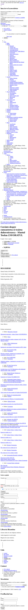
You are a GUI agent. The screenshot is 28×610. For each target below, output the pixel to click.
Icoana (5, 172)
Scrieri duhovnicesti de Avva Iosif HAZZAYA (12, 404)
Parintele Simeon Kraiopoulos (17, 83)
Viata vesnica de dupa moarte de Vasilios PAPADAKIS (14, 392)
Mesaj (2, 502)
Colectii (8, 77)
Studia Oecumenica (14, 89)
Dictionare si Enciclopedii (13, 109)
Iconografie (12, 52)
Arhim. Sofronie (13, 78)
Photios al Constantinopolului (14, 395)
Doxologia (10, 414)
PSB (11, 86)
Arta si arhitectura (11, 91)
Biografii (12, 46)
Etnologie (12, 125)
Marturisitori (12, 56)
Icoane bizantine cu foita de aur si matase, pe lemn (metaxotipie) (16, 178)
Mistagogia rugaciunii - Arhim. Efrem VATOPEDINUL (14, 334)
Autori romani (13, 113)
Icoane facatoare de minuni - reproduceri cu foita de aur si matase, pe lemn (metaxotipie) (17, 192)
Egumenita (10, 244)
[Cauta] (22, 26)
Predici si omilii (13, 70)
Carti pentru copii (11, 99)
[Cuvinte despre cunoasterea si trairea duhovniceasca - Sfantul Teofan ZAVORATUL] (14, 223)
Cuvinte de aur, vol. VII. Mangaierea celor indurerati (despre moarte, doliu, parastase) (13, 370)
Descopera (3, 23)
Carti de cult (12, 47)
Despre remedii (13, 120)
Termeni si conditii (8, 556)
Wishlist (5, 557)
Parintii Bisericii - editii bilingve (17, 51)
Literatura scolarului (14, 106)
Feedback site (7, 558)
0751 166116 (7, 28)
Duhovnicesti (13, 102)
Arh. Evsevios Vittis (11, 349)
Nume (2, 14)
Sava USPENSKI (11, 357)
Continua (3, 491)
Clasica (11, 156)
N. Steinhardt (13, 81)
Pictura (11, 98)
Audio (5, 153)
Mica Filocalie (4, 465)
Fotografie (12, 94)
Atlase (11, 101)
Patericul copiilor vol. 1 (6, 442)
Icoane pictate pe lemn (12, 180)
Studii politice (10, 142)
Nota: (2, 487)
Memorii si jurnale (11, 130)
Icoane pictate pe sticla (12, 181)
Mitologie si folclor (14, 129)
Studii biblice (13, 74)
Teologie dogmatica (14, 75)
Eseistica (9, 110)
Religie (8, 44)
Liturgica (12, 55)
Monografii (12, 97)
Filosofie (9, 116)
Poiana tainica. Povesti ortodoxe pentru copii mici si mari (14, 426)
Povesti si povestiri (14, 107)
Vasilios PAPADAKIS (12, 388)
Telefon (2, 497)
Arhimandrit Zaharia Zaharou (14, 379)
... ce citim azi (4, 26)
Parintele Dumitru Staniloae (16, 82)
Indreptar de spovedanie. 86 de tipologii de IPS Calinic (13, 347)
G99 (20, 589)
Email (19, 14)
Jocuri (11, 103)
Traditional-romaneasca (15, 163)
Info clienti (6, 554)
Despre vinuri (13, 121)
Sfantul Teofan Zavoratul (13, 242)
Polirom (9, 396)
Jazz (11, 159)
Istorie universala (14, 128)
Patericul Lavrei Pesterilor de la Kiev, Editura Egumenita (14, 460)
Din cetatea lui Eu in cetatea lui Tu (9, 447)
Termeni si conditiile (20, 17)
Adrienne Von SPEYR (12, 419)
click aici (22, 2)
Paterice (11, 66)
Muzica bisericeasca (14, 60)
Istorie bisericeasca (14, 54)
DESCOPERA (7, 526)
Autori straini (13, 114)
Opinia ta (3, 484)
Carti (8, 198)
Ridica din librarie (5, 253)
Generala (12, 134)
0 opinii (2, 239)
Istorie (8, 122)
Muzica (8, 155)
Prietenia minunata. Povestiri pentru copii (10, 427)
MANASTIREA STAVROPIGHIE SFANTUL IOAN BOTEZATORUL (14, 381)
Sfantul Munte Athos (14, 161)
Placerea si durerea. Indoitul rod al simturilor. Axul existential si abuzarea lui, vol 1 (12, 354)
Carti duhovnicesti (14, 50)
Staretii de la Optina (14, 87)
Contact (5, 553)
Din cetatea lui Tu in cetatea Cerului (9, 452)
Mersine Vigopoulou (12, 445)
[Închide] (1, 5)
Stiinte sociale (10, 140)
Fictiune (8, 112)
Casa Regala (12, 124)
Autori (5, 207)
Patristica (12, 67)
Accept (2, 4)
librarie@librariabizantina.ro (10, 570)
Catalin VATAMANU (12, 413)
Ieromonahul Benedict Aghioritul (14, 455)
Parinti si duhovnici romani (16, 64)
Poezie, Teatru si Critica (12, 132)
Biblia (8, 43)
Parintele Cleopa (13, 85)
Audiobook (9, 144)
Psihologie (9, 133)
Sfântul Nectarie (11, 401)
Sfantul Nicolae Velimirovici (13, 373)
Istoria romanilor (13, 126)
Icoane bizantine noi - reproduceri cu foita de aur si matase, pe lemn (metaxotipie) (16, 194)
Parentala (12, 138)
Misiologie (12, 58)
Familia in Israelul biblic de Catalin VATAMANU (12, 416)
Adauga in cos (4, 250)
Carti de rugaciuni (14, 48)
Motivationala (13, 137)
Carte (5, 42)
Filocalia (12, 79)
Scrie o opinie (8, 239)
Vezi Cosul (9, 36)
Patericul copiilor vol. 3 (6, 432)
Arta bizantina (13, 93)
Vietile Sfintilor (13, 90)
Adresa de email (4, 585)
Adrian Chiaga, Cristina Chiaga (14, 429)
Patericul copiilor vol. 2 (6, 437)
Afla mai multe (7, 151)
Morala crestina (13, 59)
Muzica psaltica (13, 160)
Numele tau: (3, 478)
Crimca (9, 344)
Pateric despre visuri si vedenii (8, 459)
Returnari (6, 561)
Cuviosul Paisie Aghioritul (13, 463)
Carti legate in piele (8, 152)
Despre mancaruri (14, 118)
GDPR (5, 560)
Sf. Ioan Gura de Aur (12, 365)
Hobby (11, 136)
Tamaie (8, 196)
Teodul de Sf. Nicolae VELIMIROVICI (10, 377)
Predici (8, 164)
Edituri (5, 208)
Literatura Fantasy (14, 105)
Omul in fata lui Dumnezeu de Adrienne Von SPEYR (13, 423)
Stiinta (8, 141)
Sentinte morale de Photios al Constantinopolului (12, 399)
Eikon (9, 336)
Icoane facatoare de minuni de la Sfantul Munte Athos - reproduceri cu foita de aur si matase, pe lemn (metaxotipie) (17, 175)
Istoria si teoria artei (14, 95)
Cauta (25, 26)
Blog (5, 210)
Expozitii (6, 211)
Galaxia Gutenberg (12, 420)
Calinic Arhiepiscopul (12, 343)
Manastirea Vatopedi (8, 190)
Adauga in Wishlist (5, 256)
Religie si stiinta (13, 71)
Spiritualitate (12, 72)
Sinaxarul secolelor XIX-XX (7, 457)
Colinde (11, 157)
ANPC (5, 562)
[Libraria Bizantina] (5, 24)
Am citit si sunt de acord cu (13, 17)
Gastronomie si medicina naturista (14, 117)
